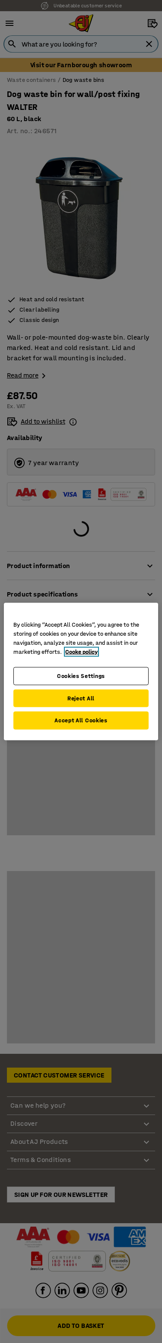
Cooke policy (81, 652)
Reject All (81, 698)
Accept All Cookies (81, 720)
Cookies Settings (81, 676)
